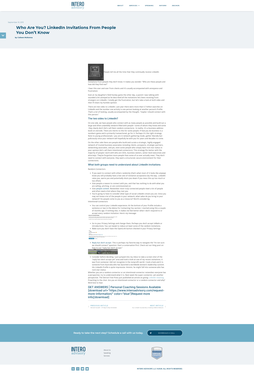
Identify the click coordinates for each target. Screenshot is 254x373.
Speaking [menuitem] (107, 353)
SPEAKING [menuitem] (149, 5)
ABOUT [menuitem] (120, 5)
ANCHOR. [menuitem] (176, 5)
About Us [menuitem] (107, 350)
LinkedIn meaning (156, 277)
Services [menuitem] (107, 356)
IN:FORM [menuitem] (162, 5)
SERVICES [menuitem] (133, 5)
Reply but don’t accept (101, 242)
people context (102, 188)
